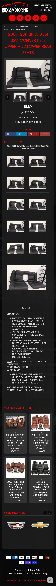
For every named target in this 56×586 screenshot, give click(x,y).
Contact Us (20, 570)
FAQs (45, 573)
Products (14, 27)
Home (6, 27)
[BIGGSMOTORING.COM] (15, 7)
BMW (28, 106)
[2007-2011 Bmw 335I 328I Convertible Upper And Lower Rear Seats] (20, 97)
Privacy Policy (35, 570)
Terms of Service (16, 573)
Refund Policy (33, 573)
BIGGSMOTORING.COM (27, 580)
